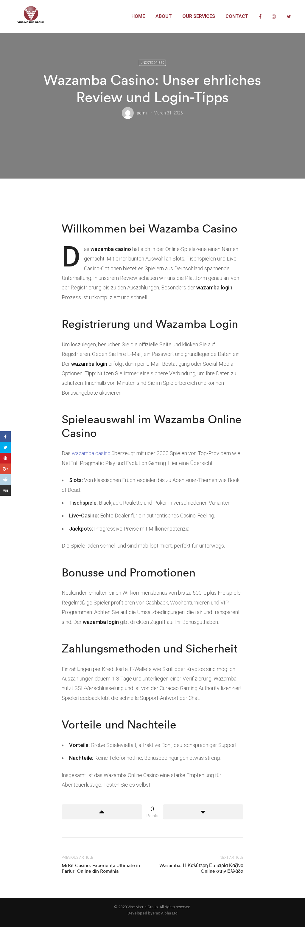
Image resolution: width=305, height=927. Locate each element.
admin (143, 113)
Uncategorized (152, 62)
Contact (236, 16)
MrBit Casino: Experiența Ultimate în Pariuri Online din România (101, 868)
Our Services (198, 16)
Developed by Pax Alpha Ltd (152, 913)
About (163, 16)
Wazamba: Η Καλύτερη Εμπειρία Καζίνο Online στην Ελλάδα (201, 868)
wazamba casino (91, 453)
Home (138, 16)
